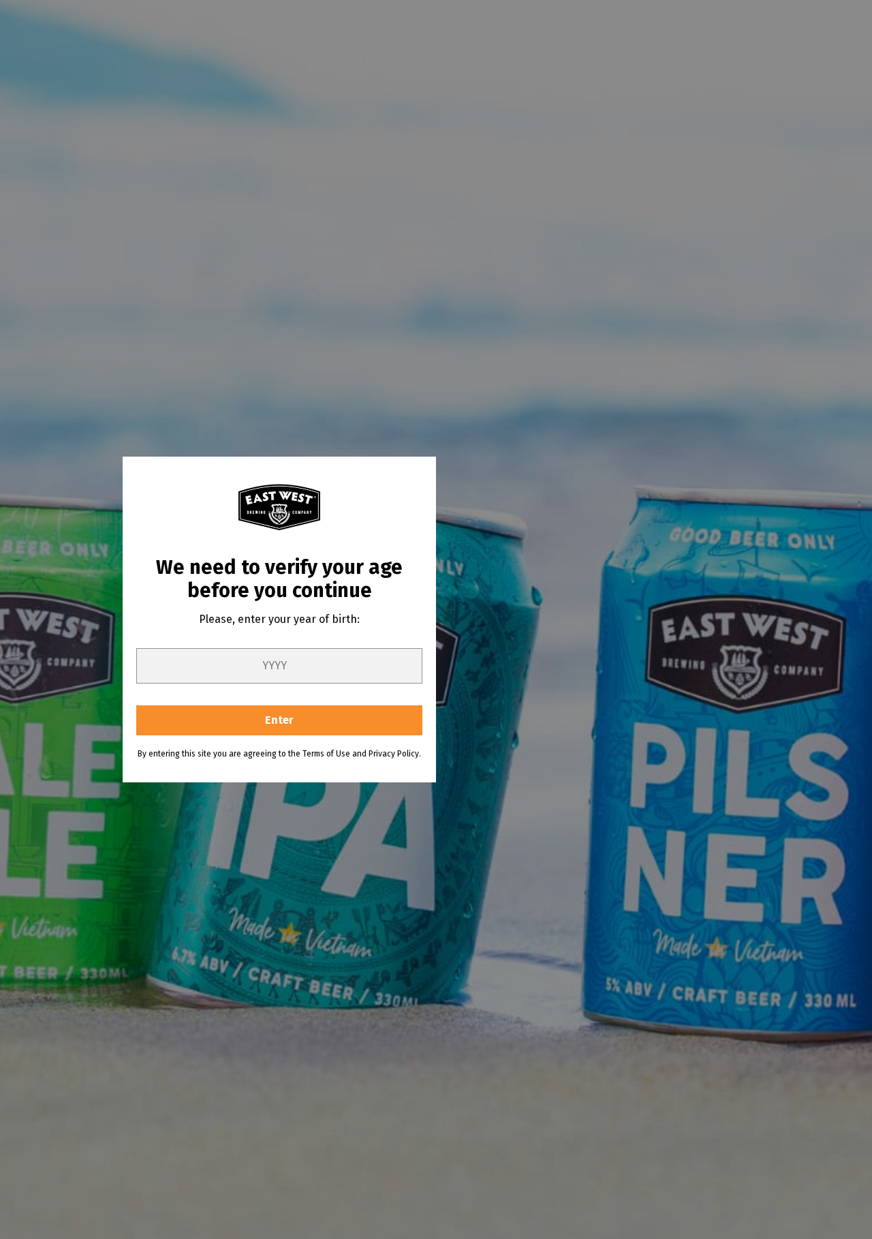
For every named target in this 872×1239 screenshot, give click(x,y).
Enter (279, 720)
